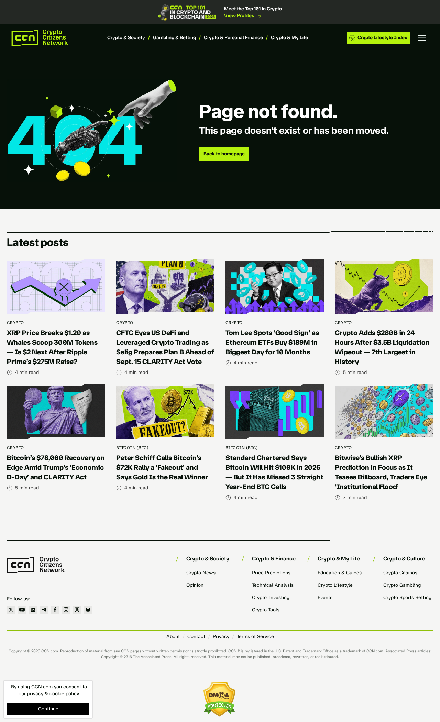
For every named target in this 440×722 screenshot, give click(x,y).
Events (325, 597)
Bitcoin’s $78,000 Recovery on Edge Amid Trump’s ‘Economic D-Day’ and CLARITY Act (56, 467)
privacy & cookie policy (53, 694)
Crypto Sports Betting (407, 597)
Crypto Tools (265, 610)
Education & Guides (340, 573)
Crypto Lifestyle (335, 585)
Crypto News (201, 573)
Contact (196, 637)
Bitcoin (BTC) (132, 447)
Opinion (195, 585)
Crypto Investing (270, 597)
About (173, 637)
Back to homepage (224, 154)
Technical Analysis (273, 585)
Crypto (15, 322)
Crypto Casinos (400, 573)
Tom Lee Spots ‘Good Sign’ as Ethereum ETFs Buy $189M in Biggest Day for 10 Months (272, 342)
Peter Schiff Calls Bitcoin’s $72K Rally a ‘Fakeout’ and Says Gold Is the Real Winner (162, 467)
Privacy (221, 637)
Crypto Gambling (402, 585)
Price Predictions (271, 573)
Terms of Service (255, 637)
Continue (48, 709)
